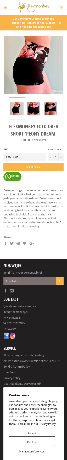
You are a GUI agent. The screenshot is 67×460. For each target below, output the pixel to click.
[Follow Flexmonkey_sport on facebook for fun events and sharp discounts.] (6, 338)
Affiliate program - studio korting (23, 355)
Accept (31, 433)
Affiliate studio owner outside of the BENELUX (31, 361)
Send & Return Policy (16, 366)
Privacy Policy (47, 424)
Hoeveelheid (55, 149)
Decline (32, 442)
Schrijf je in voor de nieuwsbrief (22, 272)
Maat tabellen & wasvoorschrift (22, 384)
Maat (6, 149)
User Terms (10, 372)
